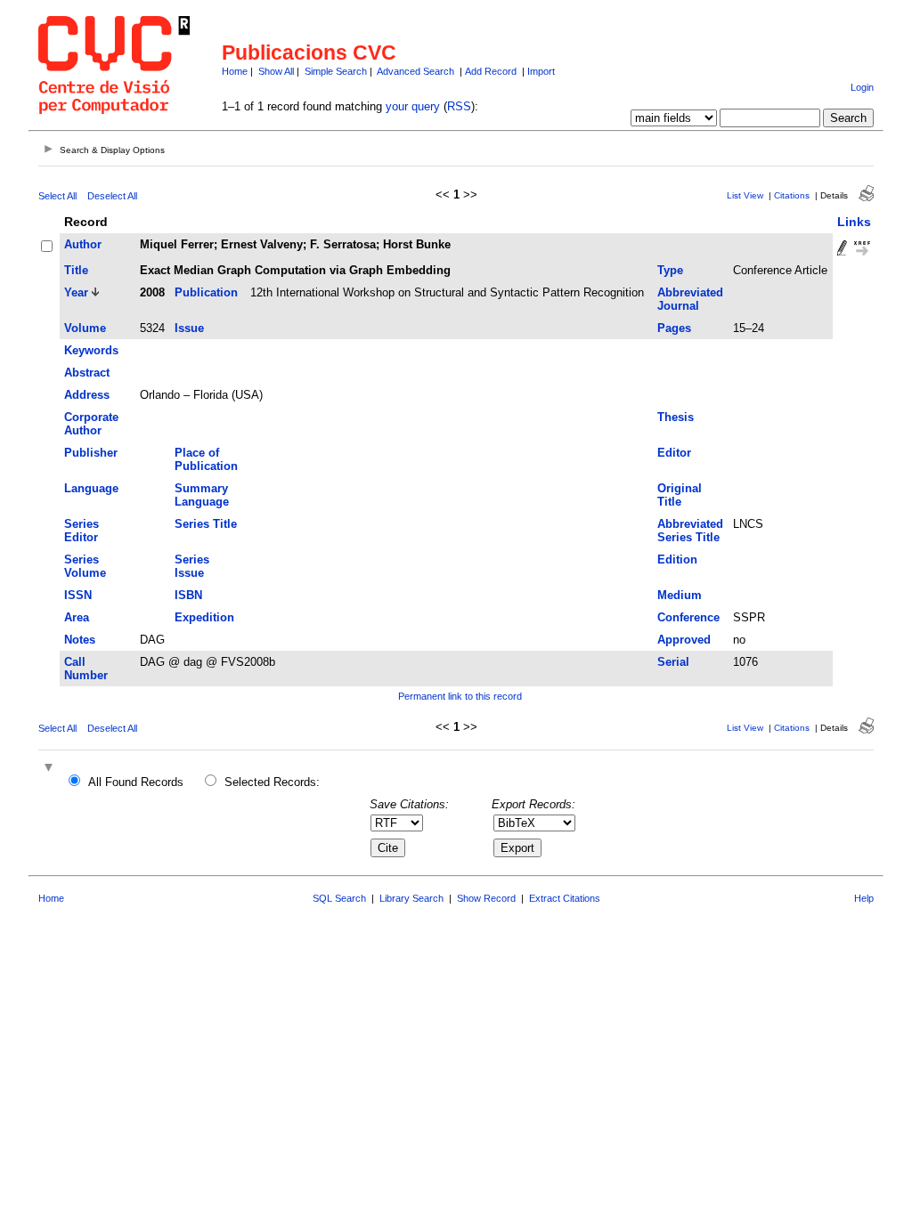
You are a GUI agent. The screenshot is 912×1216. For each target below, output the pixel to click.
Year (76, 292)
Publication (206, 292)
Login (862, 87)
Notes (79, 639)
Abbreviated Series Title (690, 530)
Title (76, 270)
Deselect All (112, 196)
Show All (276, 71)
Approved (684, 639)
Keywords (91, 350)
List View (745, 195)
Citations (792, 195)
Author (83, 244)
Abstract (87, 372)
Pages (674, 328)
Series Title (206, 524)
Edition (677, 559)
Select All (57, 196)
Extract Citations (564, 898)
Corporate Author (91, 423)
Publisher (91, 452)
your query (413, 106)
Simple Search (336, 71)
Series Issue (192, 566)
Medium (679, 595)
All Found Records (135, 782)
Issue (189, 328)
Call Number (86, 668)
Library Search (411, 898)
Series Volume (85, 566)
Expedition (204, 617)
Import (541, 71)
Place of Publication (206, 459)
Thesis (675, 417)
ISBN (188, 595)
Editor (674, 452)
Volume (85, 328)
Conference (688, 617)
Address (87, 394)
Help (864, 898)
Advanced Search (415, 71)
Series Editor (81, 530)
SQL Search (339, 898)
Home (235, 71)
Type (670, 270)
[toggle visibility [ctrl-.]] (51, 769)
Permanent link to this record (460, 696)
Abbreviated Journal (690, 299)
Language (91, 488)
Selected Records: (272, 782)
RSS (459, 106)
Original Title (679, 495)
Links (854, 222)
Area (76, 617)
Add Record (491, 71)
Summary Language (202, 495)
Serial (673, 662)
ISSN (78, 595)
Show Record (486, 898)
